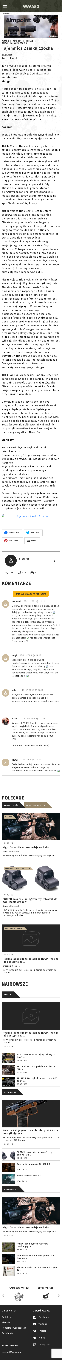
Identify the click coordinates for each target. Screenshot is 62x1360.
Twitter (42, 1331)
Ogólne (29, 41)
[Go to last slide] (3, 1295)
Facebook (43, 1317)
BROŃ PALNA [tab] (10, 1092)
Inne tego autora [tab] (35, 805)
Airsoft (17, 41)
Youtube (42, 1324)
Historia (6, 1322)
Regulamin (7, 1333)
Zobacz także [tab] (11, 805)
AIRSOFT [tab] (8, 995)
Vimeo (41, 1337)
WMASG (5, 41)
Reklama (7, 13)
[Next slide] (58, 1295)
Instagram (44, 1344)
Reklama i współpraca (14, 1328)
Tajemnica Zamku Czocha (14, 43)
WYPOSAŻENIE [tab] (11, 1189)
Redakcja (7, 1317)
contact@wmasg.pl (12, 1352)
